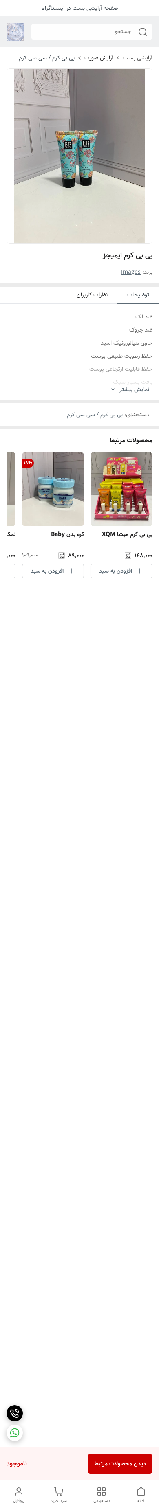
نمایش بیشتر (134, 389)
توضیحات (138, 294)
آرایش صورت (98, 58)
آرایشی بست (137, 58)
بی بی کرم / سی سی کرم (47, 58)
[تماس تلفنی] (15, 1413)
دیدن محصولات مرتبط (120, 1463)
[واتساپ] (15, 1433)
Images (131, 272)
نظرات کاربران (92, 294)
